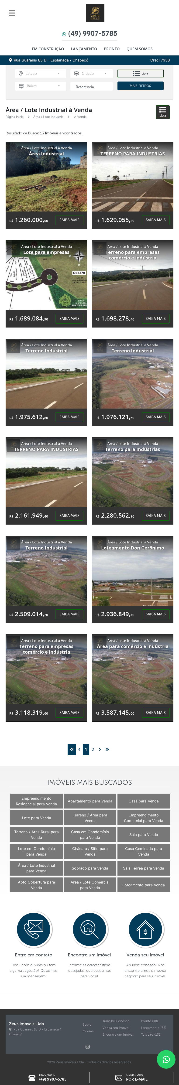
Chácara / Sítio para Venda (90, 851)
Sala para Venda (143, 834)
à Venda (79, 117)
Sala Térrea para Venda (143, 868)
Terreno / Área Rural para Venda (36, 834)
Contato (89, 1031)
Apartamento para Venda (90, 801)
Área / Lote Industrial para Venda (36, 868)
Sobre (87, 1024)
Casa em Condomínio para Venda (90, 834)
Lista (144, 73)
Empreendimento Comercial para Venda (143, 818)
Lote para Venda (36, 817)
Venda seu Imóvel (116, 1028)
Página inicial (15, 117)
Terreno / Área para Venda (90, 818)
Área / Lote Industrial (48, 117)
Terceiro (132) (151, 1034)
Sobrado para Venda (90, 868)
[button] (42, 73)
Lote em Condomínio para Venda (36, 851)
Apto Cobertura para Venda (36, 885)
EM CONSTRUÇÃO (48, 48)
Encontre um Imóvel (118, 1034)
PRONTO (112, 48)
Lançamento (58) (153, 1028)
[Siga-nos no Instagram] (89, 1047)
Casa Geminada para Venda (143, 851)
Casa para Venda (144, 801)
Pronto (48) (149, 1021)
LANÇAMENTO (84, 48)
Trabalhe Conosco (116, 1021)
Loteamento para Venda (143, 885)
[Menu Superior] (13, 13)
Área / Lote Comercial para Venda (90, 885)
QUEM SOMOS (140, 48)
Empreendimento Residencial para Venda (36, 801)
